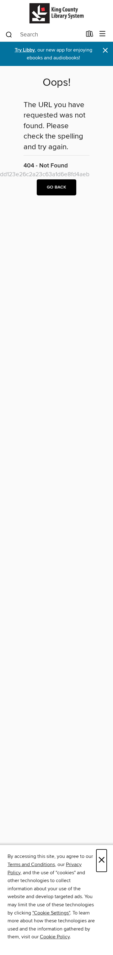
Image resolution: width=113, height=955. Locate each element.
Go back (56, 187)
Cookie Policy (55, 937)
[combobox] (43, 34)
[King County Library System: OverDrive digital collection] (56, 13)
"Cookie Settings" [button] (51, 913)
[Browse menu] (102, 34)
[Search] (9, 34)
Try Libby (25, 50)
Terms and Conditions (31, 864)
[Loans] (89, 35)
